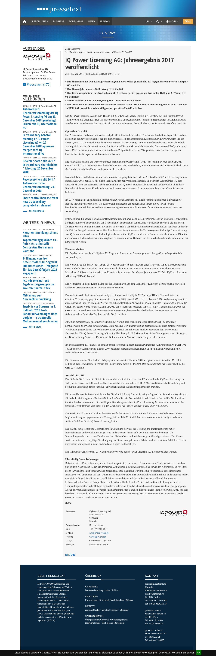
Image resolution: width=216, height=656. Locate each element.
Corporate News (107, 619)
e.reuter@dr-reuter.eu (98, 532)
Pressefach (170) (38, 84)
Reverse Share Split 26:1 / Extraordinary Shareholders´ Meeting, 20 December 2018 (40, 166)
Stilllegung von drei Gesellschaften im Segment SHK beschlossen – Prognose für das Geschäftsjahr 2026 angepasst (40, 265)
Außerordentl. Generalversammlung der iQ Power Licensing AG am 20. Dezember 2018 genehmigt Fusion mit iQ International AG (40, 118)
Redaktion (114, 600)
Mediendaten (107, 622)
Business (58, 21)
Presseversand (91, 600)
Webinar (129, 600)
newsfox (105, 609)
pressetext (89, 609)
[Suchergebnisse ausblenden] (73, 555)
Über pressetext (92, 619)
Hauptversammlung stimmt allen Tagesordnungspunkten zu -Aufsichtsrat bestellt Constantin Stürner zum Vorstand (40, 241)
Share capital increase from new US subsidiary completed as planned (40, 201)
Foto (122, 600)
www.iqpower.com (97, 536)
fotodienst (124, 609)
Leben (91, 21)
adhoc (97, 609)
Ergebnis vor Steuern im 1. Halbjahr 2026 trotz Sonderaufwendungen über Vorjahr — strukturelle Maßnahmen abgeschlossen (40, 313)
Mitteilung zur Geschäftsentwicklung (37, 297)
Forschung (76, 21)
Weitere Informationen (183, 652)
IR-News (105, 21)
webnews (114, 609)
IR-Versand (104, 600)
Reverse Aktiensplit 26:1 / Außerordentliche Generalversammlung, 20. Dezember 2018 (39, 185)
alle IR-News (35, 326)
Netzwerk (89, 622)
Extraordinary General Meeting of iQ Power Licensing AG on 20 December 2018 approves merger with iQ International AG (38, 144)
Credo (97, 622)
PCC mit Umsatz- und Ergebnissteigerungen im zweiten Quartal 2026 (38, 284)
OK (198, 652)
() (189, 21)
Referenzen (119, 622)
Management (121, 619)
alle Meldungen (36, 210)
